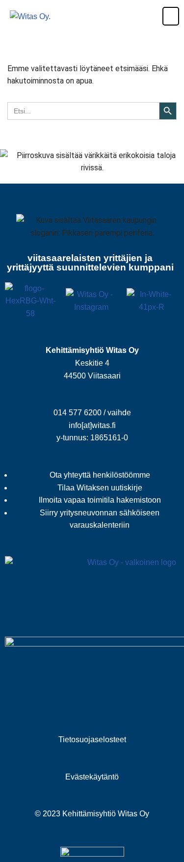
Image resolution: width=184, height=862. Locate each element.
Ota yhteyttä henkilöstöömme (100, 475)
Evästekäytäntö (92, 777)
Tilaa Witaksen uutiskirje (99, 488)
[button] (165, 16)
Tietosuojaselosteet (92, 739)
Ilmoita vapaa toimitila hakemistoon (100, 500)
